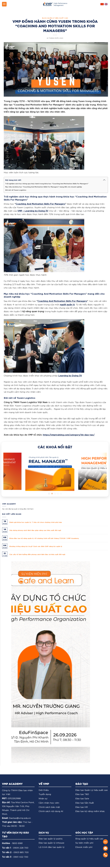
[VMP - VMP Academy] (55, 4)
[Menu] (4, 4)
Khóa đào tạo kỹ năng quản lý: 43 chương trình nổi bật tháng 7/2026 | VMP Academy (44, 538)
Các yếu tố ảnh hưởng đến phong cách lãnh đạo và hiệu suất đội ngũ (37, 554)
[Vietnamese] (102, 4)
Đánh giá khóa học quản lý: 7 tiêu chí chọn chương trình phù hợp (35, 522)
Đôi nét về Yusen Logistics (15, 190)
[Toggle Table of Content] (104, 180)
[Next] (101, 473)
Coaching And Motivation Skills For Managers (40, 203)
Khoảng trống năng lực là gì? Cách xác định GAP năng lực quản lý (35, 546)
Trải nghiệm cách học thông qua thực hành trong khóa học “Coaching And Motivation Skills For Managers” (46, 183)
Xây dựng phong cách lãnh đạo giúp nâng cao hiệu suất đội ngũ (35, 530)
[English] (106, 4)
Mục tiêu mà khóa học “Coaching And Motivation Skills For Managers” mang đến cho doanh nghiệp (43, 187)
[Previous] (8, 473)
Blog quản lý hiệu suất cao (55, 18)
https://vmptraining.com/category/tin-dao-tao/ (69, 434)
